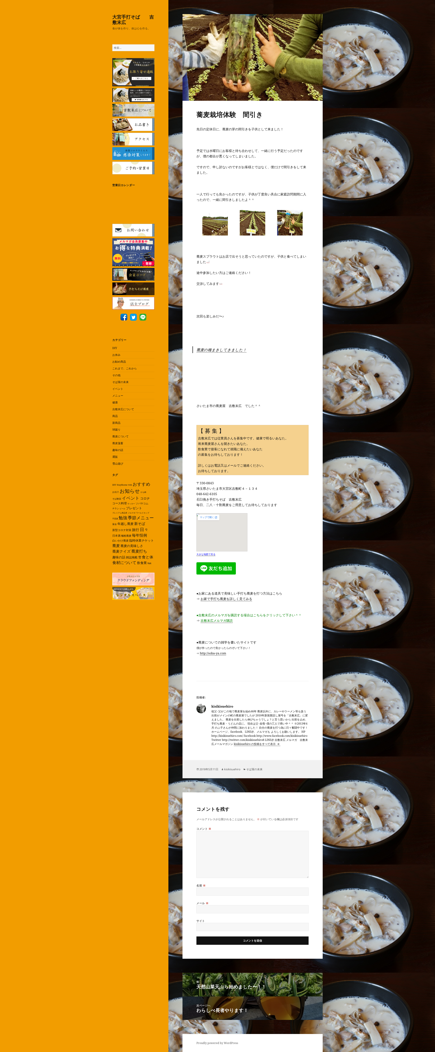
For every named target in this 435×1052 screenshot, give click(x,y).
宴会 (114, 524)
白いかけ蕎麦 (120, 540)
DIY (114, 348)
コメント (203, 829)
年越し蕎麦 (125, 523)
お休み (116, 355)
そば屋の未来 (120, 382)
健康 (115, 402)
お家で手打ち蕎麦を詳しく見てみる (226, 599)
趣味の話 (117, 450)
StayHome (122, 484)
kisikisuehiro (232, 769)
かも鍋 (143, 492)
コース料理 (119, 503)
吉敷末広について (123, 409)
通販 (115, 457)
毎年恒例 (139, 535)
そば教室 (116, 498)
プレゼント (134, 508)
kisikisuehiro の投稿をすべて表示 (255, 744)
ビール (122, 508)
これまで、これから (124, 368)
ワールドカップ (142, 513)
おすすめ (141, 484)
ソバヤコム (142, 503)
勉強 (123, 517)
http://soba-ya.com (213, 653)
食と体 (147, 556)
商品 (115, 416)
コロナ (145, 498)
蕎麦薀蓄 (117, 443)
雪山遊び (117, 463)
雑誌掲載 (131, 557)
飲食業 (142, 562)
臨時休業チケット (141, 540)
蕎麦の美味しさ (131, 545)
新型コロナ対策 (121, 530)
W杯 (130, 485)
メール (202, 903)
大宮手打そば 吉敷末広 (133, 19)
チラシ (115, 508)
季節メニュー (141, 517)
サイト (200, 921)
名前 (201, 885)
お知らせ (130, 491)
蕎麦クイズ (121, 551)
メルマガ (131, 513)
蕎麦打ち (139, 551)
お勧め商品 (119, 361)
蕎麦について (120, 436)
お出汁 (115, 491)
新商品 (116, 423)
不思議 (115, 518)
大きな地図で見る (205, 554)
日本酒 (116, 535)
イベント (117, 389)
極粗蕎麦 (126, 535)
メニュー (117, 395)
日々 (144, 529)
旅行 (135, 529)
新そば (139, 523)
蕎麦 (116, 545)
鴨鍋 (149, 563)
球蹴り (116, 429)
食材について (124, 562)
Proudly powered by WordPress (217, 1043)
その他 (116, 375)
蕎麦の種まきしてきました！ (221, 349)
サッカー (131, 503)
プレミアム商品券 (119, 513)
